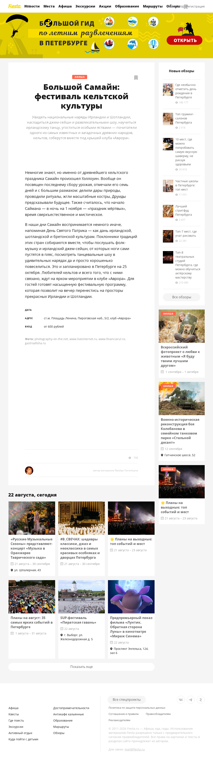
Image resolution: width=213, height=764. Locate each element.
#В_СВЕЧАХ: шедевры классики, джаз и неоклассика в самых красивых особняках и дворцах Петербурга (80, 548)
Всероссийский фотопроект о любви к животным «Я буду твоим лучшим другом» (180, 356)
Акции (105, 6)
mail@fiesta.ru (135, 749)
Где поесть (16, 720)
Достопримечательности (71, 708)
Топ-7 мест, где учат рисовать (186, 233)
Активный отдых (20, 733)
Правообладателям (158, 714)
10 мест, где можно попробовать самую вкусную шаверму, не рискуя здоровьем (186, 151)
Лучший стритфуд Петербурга (183, 210)
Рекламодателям (119, 720)
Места (49, 6)
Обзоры (58, 733)
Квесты (14, 714)
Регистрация (195, 6)
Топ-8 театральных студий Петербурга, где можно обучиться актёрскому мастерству (187, 264)
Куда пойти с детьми (23, 739)
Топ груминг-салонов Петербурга (184, 118)
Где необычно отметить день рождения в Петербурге (185, 91)
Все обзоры (181, 297)
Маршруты (153, 6)
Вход (180, 6)
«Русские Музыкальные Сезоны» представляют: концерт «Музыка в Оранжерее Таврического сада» (31, 548)
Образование (127, 6)
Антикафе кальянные (68, 714)
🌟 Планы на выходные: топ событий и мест (131, 541)
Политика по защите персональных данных (137, 708)
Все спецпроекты (127, 699)
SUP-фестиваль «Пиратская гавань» (78, 620)
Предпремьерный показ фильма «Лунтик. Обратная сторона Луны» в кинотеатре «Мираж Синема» (131, 626)
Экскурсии (85, 6)
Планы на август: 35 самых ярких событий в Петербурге (32, 622)
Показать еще (81, 666)
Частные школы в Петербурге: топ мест (186, 185)
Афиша (65, 6)
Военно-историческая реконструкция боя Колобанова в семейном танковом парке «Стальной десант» (180, 431)
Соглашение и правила (124, 714)
